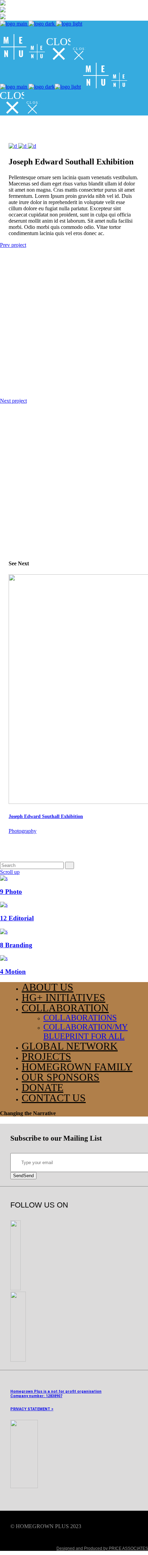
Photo (11, 891)
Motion (13, 971)
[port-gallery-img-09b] (23, 146)
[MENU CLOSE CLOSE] (43, 58)
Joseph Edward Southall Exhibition (46, 816)
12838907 (54, 1396)
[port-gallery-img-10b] (32, 146)
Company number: (27, 1396)
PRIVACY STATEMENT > (31, 1409)
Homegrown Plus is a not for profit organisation (56, 1391)
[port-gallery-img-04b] (13, 146)
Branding (16, 945)
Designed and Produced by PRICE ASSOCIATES (102, 1548)
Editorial (17, 918)
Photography (22, 831)
